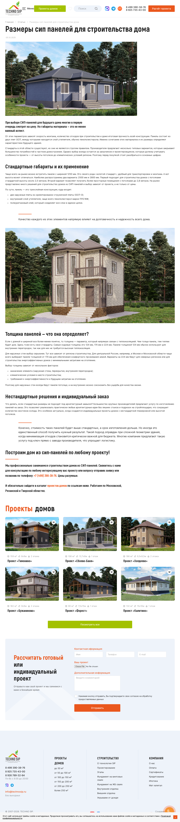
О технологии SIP (106, 763)
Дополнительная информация (92, 672)
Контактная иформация (88, 648)
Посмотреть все (90, 624)
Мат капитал (155, 785)
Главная (9, 22)
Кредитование (156, 776)
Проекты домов (48, 8)
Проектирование (106, 767)
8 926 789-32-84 (15, 775)
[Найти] (96, 8)
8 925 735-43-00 (136, 10)
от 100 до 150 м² (63, 777)
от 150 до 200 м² (63, 781)
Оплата (152, 767)
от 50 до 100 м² (62, 772)
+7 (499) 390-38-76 (45, 475)
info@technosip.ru (15, 791)
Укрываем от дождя (107, 797)
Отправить (97, 708)
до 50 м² (59, 768)
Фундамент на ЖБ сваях (110, 784)
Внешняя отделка (106, 793)
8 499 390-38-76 (136, 7)
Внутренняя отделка (107, 789)
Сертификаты (156, 772)
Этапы (100, 772)
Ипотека (153, 781)
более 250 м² (61, 790)
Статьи (21, 22)
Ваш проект (81, 662)
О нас (152, 763)
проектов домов (57, 485)
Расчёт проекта (161, 8)
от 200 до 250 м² (63, 786)
